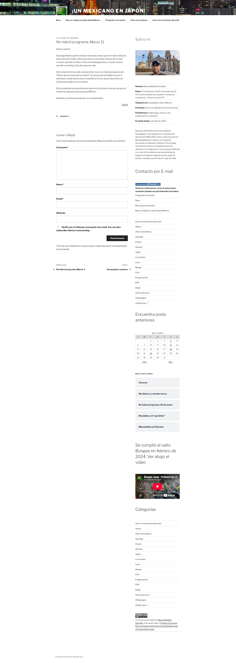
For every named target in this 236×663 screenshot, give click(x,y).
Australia (139, 237)
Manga (138, 267)
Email (60, 199)
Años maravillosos (139, 20)
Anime (138, 226)
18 (171, 349)
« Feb (144, 362)
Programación (141, 277)
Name (60, 184)
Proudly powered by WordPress (69, 657)
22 (151, 353)
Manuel (74, 38)
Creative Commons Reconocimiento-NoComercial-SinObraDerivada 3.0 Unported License (156, 626)
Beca (58, 20)
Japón (138, 252)
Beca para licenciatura (145, 205)
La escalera (140, 257)
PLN (137, 272)
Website (60, 213)
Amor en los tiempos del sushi (165, 20)
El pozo (138, 242)
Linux (137, 262)
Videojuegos (140, 298)
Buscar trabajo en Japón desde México (83, 20)
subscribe (61, 230)
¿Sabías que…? (141, 303)
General (64, 116)
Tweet (125, 104)
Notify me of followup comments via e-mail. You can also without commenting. (88, 229)
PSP (137, 282)
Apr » (171, 362)
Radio (137, 288)
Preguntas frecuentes (115, 20)
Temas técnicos (142, 293)
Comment (62, 147)
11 (171, 345)
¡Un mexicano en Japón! (108, 11)
